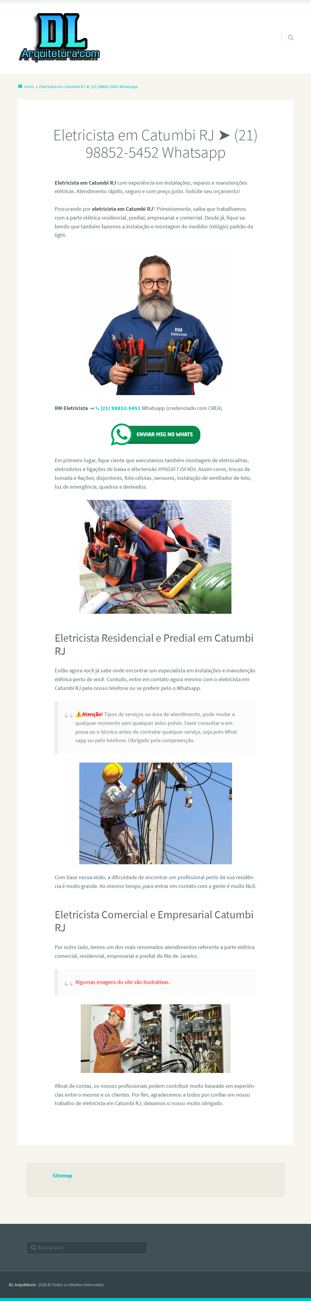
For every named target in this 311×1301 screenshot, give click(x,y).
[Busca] (285, 31)
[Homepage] (60, 38)
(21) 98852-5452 (121, 408)
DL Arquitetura (22, 1284)
